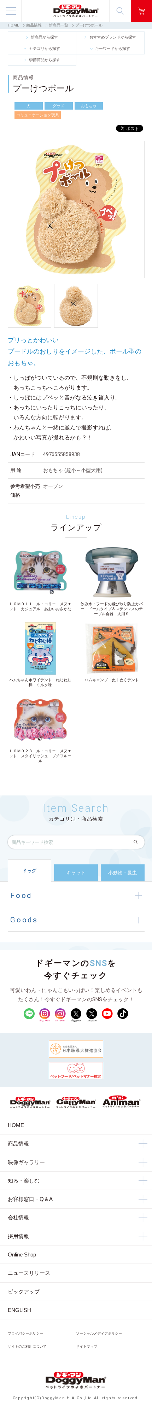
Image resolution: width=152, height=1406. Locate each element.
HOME (13, 25)
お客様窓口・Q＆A (30, 1199)
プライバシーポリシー (25, 1333)
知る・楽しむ (24, 1181)
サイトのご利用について (27, 1346)
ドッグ (29, 870)
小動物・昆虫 (122, 872)
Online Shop (22, 1255)
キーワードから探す (112, 48)
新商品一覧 (58, 25)
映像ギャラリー (26, 1162)
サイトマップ (86, 1346)
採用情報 (18, 1236)
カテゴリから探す (44, 48)
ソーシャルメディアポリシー (99, 1333)
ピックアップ (24, 1292)
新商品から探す (44, 37)
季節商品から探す (44, 59)
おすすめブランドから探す (112, 37)
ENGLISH (19, 1310)
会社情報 (18, 1217)
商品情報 (34, 25)
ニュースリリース (29, 1273)
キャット (76, 872)
